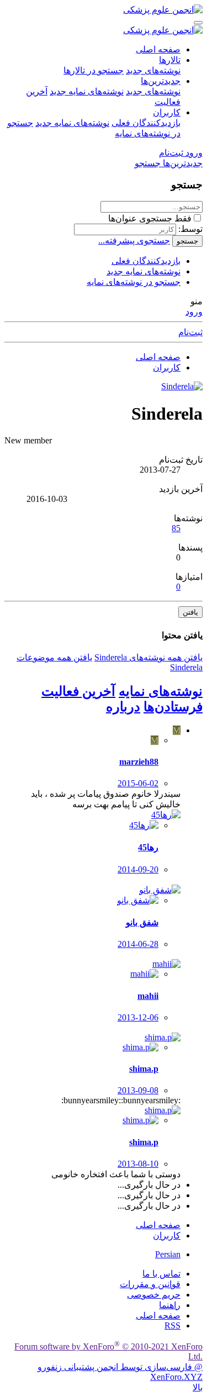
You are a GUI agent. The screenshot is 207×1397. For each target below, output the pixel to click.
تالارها (170, 60)
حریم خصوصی (154, 1294)
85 (176, 528)
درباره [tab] (123, 707)
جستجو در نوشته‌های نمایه (134, 282)
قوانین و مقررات (150, 1284)
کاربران (167, 112)
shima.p (143, 1068)
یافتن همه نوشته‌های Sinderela (148, 657)
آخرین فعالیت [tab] (78, 691)
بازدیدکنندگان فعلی (146, 123)
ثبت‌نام (190, 332)
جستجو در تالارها (93, 70)
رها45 (148, 847)
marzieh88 (138, 761)
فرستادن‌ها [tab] (173, 707)
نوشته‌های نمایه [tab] (161, 691)
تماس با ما (161, 1273)
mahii (147, 996)
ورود (194, 311)
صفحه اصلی (158, 49)
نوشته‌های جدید (153, 70)
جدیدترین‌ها (161, 81)
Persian (168, 1254)
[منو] (198, 22)
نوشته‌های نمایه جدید (87, 91)
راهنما (170, 1305)
